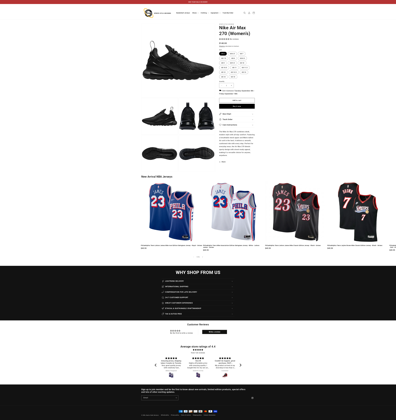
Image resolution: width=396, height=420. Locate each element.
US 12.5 (234, 72)
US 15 (233, 77)
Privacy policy (175, 415)
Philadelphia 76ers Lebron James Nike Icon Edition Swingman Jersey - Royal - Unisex (171, 245)
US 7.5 (223, 58)
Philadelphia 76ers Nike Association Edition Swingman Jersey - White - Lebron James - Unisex (231, 246)
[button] (195, 13)
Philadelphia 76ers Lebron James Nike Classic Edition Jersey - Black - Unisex (293, 245)
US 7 (241, 53)
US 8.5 (242, 58)
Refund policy (165, 415)
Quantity (221, 81)
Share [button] (224, 162)
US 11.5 (245, 67)
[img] (198, 349)
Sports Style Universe (152, 415)
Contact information (209, 415)
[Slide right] (202, 257)
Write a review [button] (214, 332)
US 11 (234, 67)
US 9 (223, 63)
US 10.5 (224, 67)
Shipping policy (197, 415)
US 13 (244, 72)
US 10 (242, 63)
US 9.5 (232, 63)
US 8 (233, 58)
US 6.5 (232, 53)
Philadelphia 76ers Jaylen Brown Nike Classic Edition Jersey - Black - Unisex (354, 245)
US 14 (223, 77)
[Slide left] (193, 257)
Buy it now (237, 106)
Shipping (222, 46)
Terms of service (186, 415)
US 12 (223, 72)
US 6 (223, 53)
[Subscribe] (176, 397)
